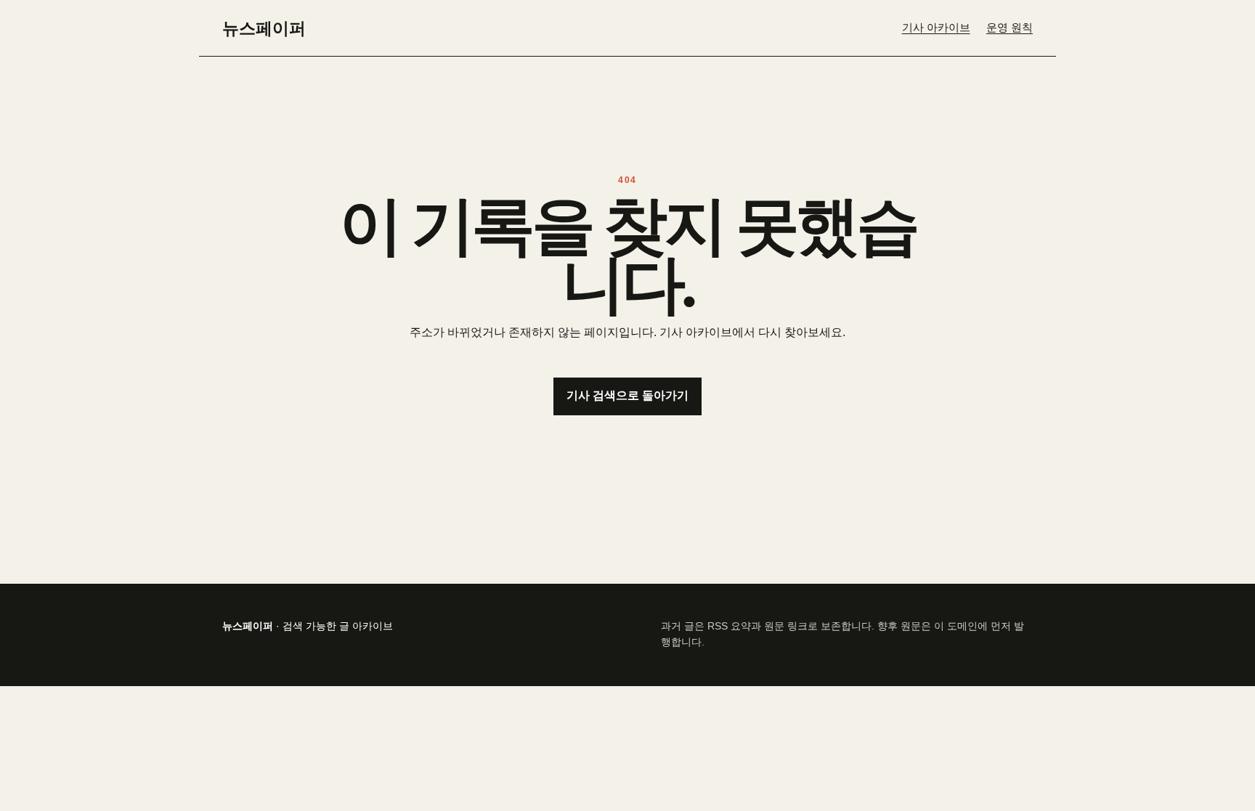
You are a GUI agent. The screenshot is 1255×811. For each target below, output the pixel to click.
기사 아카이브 (936, 27)
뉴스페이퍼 (264, 27)
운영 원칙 (1009, 27)
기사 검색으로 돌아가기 (627, 395)
